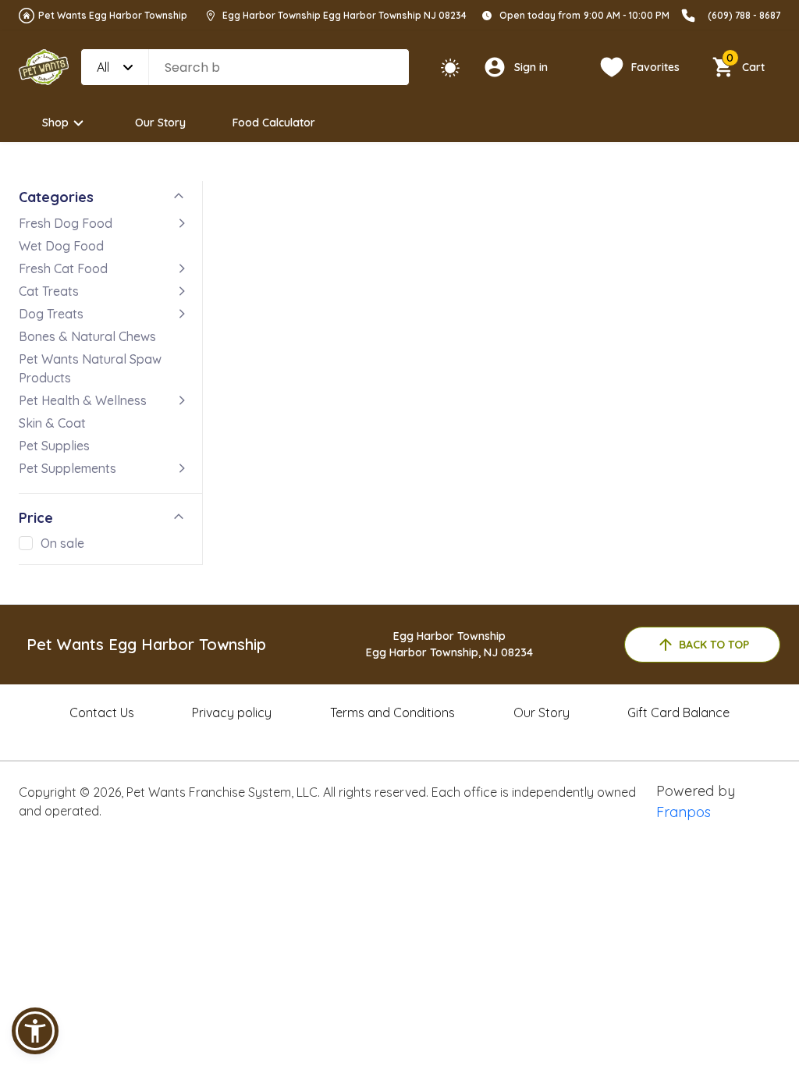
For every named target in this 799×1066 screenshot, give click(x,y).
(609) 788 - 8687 (744, 15)
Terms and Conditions (392, 712)
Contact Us (101, 712)
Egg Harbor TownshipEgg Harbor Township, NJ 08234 (449, 644)
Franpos (683, 812)
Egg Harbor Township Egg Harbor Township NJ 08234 (344, 15)
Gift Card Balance (678, 712)
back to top (714, 645)
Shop (55, 122)
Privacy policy (232, 712)
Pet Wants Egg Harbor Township (112, 15)
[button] (35, 1030)
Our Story (160, 122)
